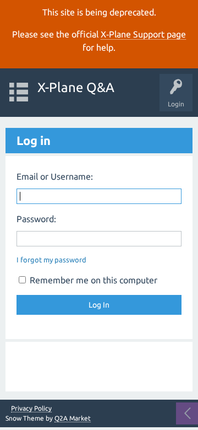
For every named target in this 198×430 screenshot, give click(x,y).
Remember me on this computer (92, 280)
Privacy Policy (31, 408)
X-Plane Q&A (75, 87)
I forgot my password (51, 260)
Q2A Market (72, 418)
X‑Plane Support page (143, 34)
